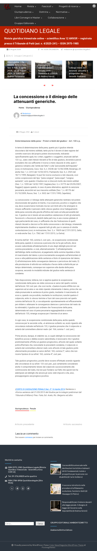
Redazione (26, 113)
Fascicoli (46, 6)
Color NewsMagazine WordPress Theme (66, 545)
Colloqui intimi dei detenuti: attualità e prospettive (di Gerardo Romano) (48, 72)
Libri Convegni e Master (27, 17)
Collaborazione (56, 17)
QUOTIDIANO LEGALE (32, 31)
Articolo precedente (24, 424)
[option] (18, 70)
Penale (33, 408)
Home (18, 6)
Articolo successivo (72, 424)
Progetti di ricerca (68, 6)
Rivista (30, 6)
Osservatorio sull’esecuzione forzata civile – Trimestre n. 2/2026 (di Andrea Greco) (18, 70)
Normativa (61, 12)
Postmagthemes (48, 547)
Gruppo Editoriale (24, 23)
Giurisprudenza (23, 12)
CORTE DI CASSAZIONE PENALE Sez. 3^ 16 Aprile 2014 (40, 389)
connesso (29, 437)
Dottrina (43, 12)
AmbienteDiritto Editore (61, 530)
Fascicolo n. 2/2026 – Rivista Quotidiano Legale (80, 76)
